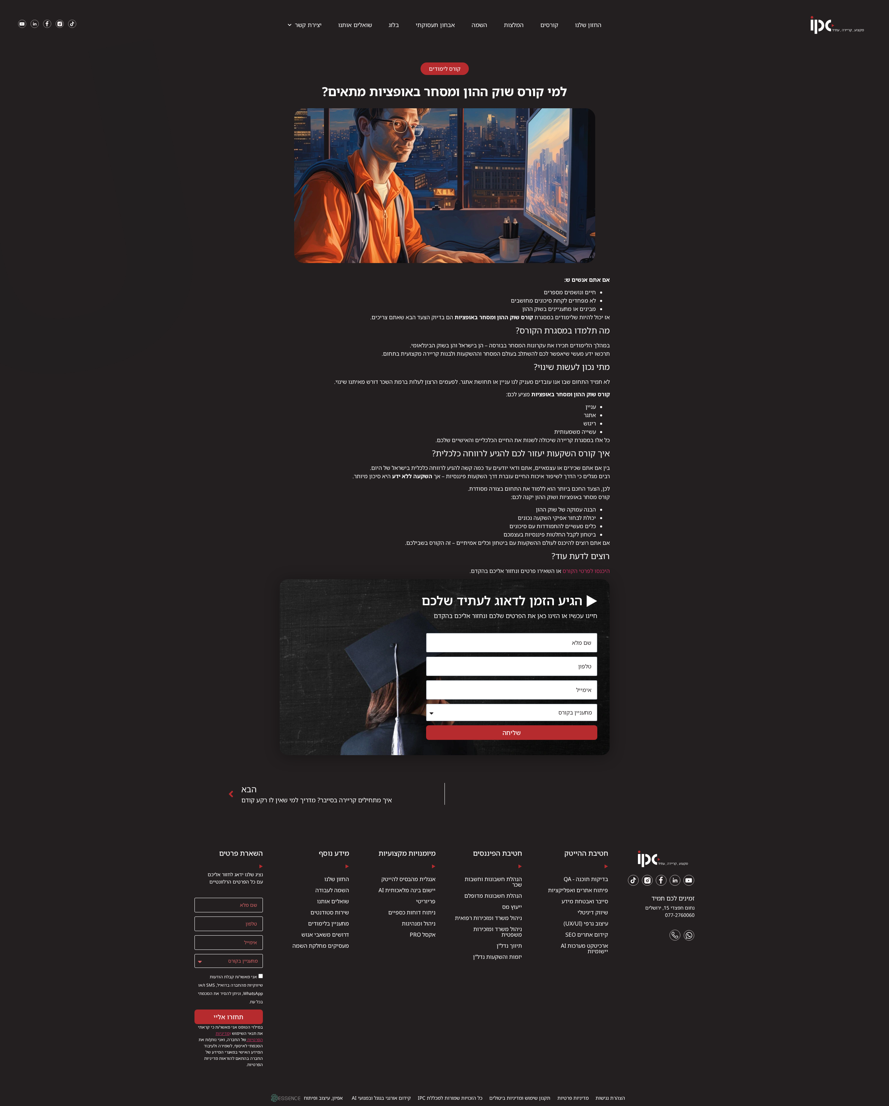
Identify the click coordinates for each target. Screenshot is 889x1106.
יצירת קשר (308, 25)
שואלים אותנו (355, 25)
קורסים (549, 25)
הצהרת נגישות (610, 1098)
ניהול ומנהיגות (418, 923)
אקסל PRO (422, 934)
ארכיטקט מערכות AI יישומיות (584, 948)
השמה (479, 25)
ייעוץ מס (512, 907)
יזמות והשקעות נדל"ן (497, 957)
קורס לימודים (444, 69)
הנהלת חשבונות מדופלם (493, 896)
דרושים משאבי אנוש (325, 934)
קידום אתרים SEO (586, 934)
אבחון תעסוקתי (435, 25)
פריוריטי (425, 901)
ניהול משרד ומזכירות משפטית (497, 931)
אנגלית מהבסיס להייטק (408, 879)
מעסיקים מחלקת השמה (320, 945)
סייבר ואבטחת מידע (585, 901)
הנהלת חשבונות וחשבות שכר (493, 881)
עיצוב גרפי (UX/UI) (586, 923)
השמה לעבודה (332, 890)
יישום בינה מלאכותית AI (407, 890)
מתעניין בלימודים (328, 923)
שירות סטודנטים (329, 912)
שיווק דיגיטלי (593, 912)
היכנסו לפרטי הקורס (586, 571)
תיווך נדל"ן (509, 945)
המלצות (514, 25)
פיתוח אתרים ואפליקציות (578, 890)
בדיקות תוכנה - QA (586, 879)
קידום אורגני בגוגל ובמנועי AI (381, 1098)
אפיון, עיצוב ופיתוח (323, 1098)
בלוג (394, 25)
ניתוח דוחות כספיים (411, 912)
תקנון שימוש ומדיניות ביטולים (519, 1098)
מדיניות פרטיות (573, 1098)
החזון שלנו (588, 25)
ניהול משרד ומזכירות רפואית (488, 918)
